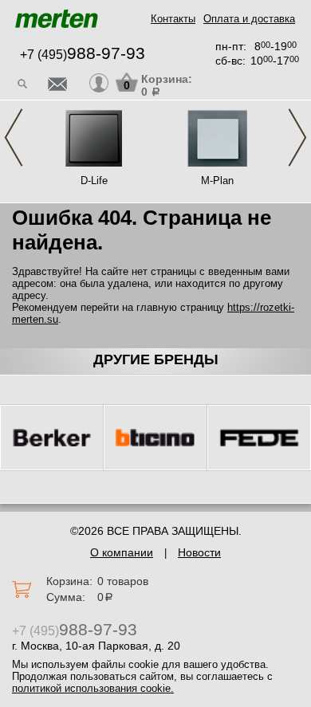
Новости (199, 552)
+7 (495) (82, 54)
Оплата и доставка (249, 19)
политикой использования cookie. (93, 688)
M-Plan (217, 181)
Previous (13, 137)
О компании (121, 552)
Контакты (173, 19)
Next (297, 137)
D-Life (94, 181)
